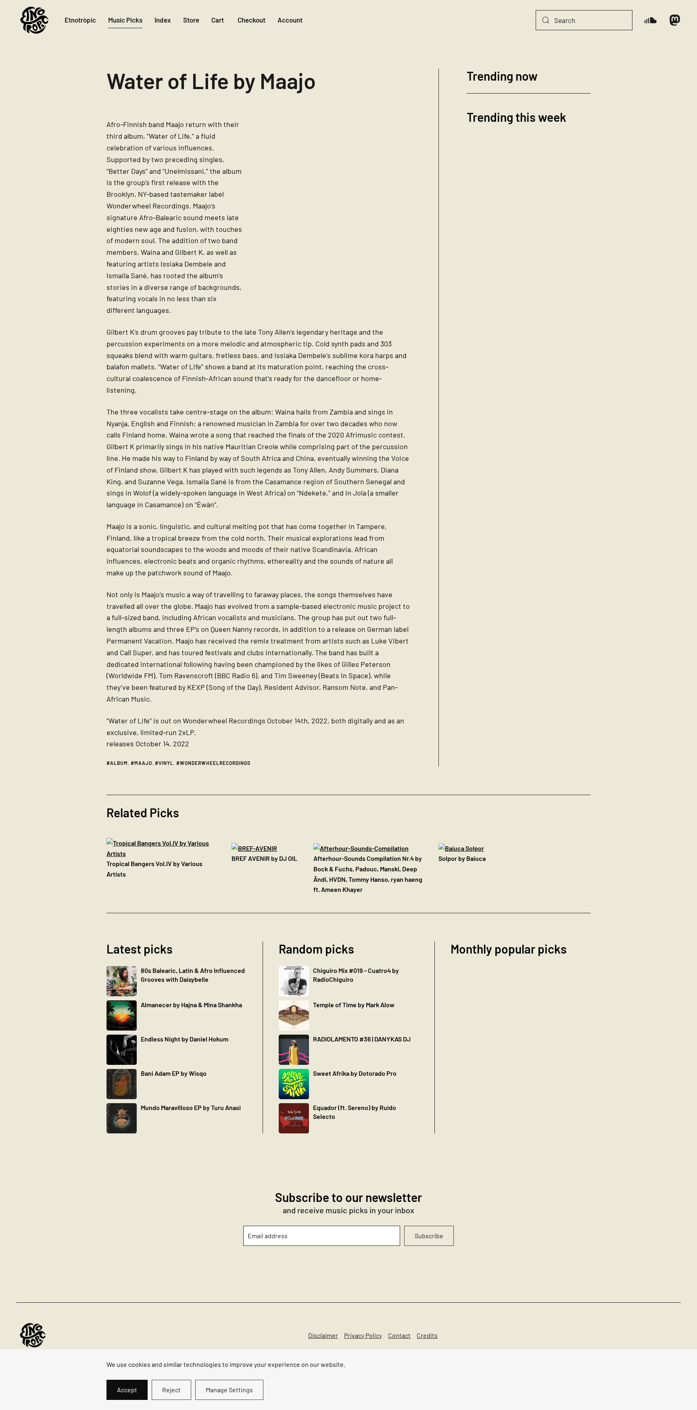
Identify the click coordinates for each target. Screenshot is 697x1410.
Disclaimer (323, 1335)
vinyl (166, 763)
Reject (171, 1389)
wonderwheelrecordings (215, 763)
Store (191, 20)
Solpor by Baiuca (462, 858)
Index (162, 20)
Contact (399, 1335)
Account (290, 20)
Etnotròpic (80, 20)
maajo (143, 763)
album (119, 763)
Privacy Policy (363, 1335)
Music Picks (125, 20)
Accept (127, 1389)
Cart (217, 20)
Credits (427, 1335)
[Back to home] (34, 20)
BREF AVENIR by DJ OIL (264, 858)
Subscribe (429, 1235)
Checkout (251, 20)
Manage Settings (229, 1389)
